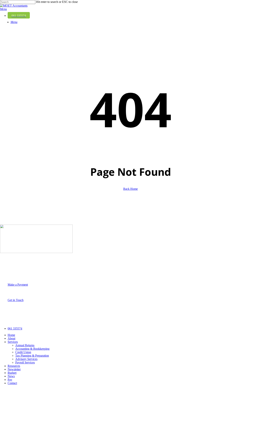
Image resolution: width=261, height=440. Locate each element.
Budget (12, 372)
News (11, 376)
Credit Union (23, 352)
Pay (10, 379)
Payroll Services (25, 362)
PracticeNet (81, 320)
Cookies (64, 320)
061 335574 (7, 271)
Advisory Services (26, 359)
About (11, 338)
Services (13, 341)
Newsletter (14, 369)
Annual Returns (24, 345)
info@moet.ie (8, 275)
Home (11, 335)
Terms (52, 320)
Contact (12, 383)
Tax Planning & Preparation (32, 355)
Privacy (39, 320)
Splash (99, 320)
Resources (14, 365)
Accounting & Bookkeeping (32, 348)
